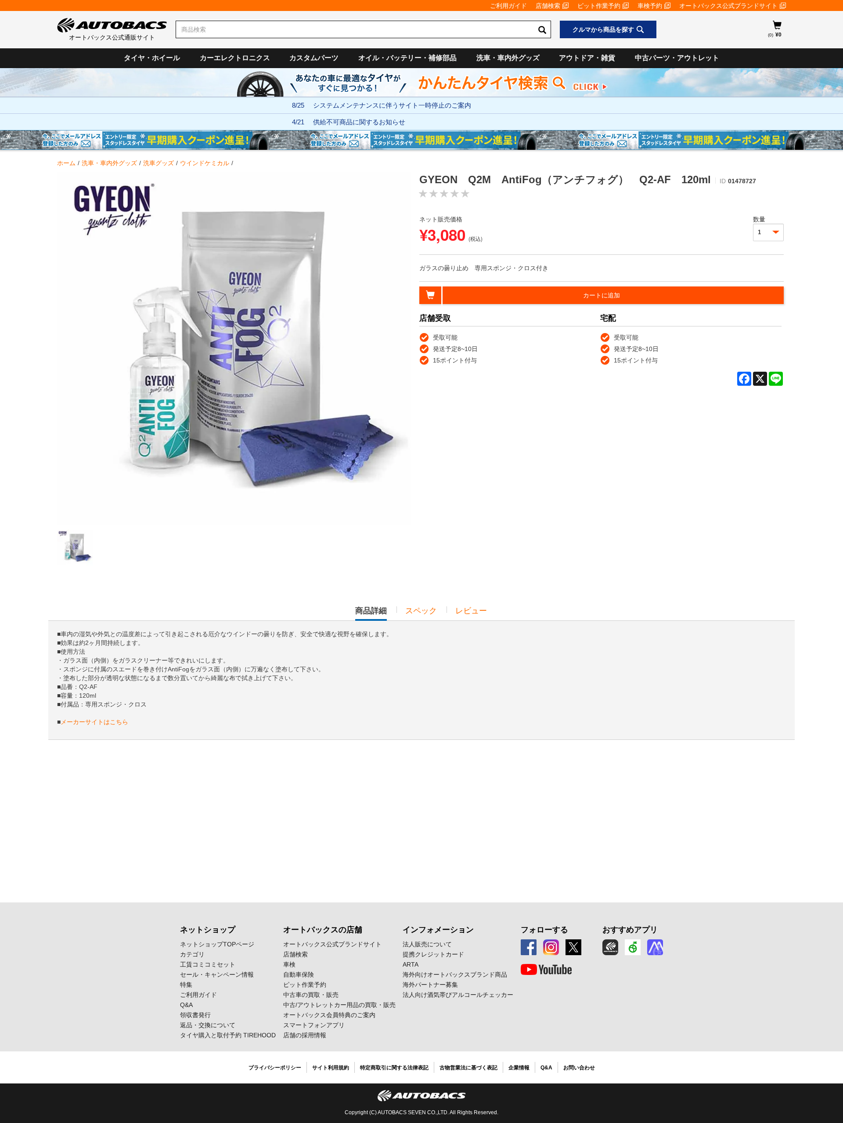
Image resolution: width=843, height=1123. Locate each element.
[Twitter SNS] (573, 947)
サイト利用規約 (330, 1068)
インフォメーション (438, 929)
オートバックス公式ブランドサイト (728, 5)
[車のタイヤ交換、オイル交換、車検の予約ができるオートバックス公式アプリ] (610, 947)
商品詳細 (371, 613)
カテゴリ (192, 954)
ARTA (410, 964)
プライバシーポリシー (275, 1068)
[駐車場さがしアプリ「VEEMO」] (633, 947)
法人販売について (427, 944)
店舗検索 (548, 5)
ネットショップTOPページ (217, 944)
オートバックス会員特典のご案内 (329, 1014)
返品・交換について (207, 1025)
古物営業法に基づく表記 (468, 1068)
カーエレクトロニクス (235, 58)
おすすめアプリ (630, 929)
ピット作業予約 (598, 5)
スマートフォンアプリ (314, 1025)
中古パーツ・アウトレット (677, 58)
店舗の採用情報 (304, 1035)
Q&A (186, 1004)
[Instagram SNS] (551, 947)
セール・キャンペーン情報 (217, 974)
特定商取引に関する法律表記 (394, 1068)
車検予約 (650, 5)
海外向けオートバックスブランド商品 (455, 974)
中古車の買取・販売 (311, 994)
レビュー (471, 610)
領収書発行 (195, 1014)
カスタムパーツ (314, 58)
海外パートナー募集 (430, 984)
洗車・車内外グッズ (508, 58)
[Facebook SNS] (529, 947)
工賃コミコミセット (207, 964)
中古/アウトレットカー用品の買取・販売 (339, 1004)
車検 (289, 964)
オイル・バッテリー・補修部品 (407, 58)
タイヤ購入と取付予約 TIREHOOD (228, 1035)
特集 (186, 984)
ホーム (66, 163)
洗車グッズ (158, 163)
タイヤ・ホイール (152, 58)
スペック (421, 610)
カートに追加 (601, 295)
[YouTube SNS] (546, 970)
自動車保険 (298, 974)
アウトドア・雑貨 (587, 58)
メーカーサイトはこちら (94, 721)
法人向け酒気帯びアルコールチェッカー (458, 994)
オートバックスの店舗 (322, 929)
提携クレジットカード (433, 954)
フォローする (544, 929)
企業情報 (519, 1068)
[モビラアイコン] (655, 947)
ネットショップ (207, 929)
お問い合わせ (579, 1068)
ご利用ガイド (508, 5)
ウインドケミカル (204, 163)
